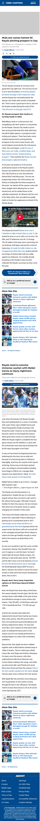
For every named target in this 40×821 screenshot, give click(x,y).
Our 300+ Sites (24, 784)
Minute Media (11, 807)
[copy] (13, 53)
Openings (22, 781)
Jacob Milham (9, 50)
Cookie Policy (24, 795)
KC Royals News (12, 767)
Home (4, 350)
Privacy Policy (24, 791)
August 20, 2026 (32, 487)
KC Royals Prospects (14, 350)
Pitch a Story (6, 791)
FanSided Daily (24, 788)
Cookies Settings (25, 802)
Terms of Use (7, 795)
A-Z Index (5, 802)
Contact (5, 784)
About (4, 781)
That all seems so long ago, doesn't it (16, 109)
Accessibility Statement (28, 799)
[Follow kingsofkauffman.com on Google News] (35, 281)
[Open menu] (3, 3)
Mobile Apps (6, 788)
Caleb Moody (8, 381)
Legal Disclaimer (8, 799)
